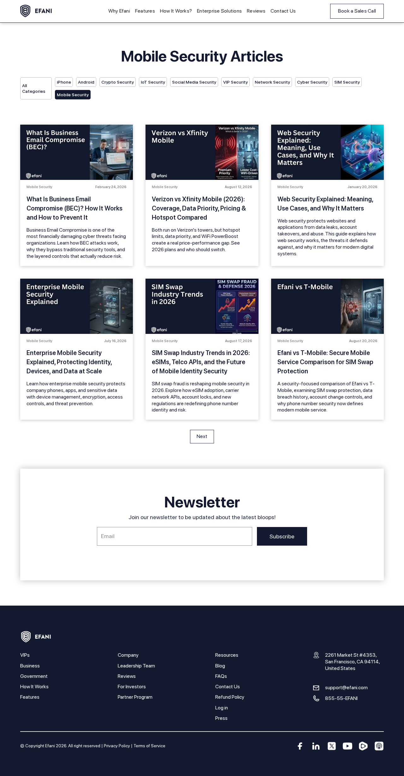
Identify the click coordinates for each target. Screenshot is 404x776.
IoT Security (153, 82)
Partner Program (135, 697)
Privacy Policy (117, 745)
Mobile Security (73, 94)
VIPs (25, 655)
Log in (221, 708)
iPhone (64, 82)
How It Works (34, 687)
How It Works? (176, 11)
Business (30, 666)
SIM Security (347, 82)
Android (86, 82)
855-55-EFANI (341, 698)
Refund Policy (229, 697)
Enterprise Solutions (219, 11)
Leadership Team (136, 666)
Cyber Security (312, 82)
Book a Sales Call (357, 11)
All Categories (33, 88)
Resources (226, 655)
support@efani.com (346, 687)
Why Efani (119, 11)
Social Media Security (194, 82)
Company (128, 655)
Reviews (256, 11)
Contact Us (283, 11)
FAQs (221, 676)
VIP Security (235, 82)
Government (34, 676)
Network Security (272, 82)
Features (145, 11)
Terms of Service (149, 745)
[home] (36, 11)
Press (221, 718)
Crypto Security (117, 82)
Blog (220, 666)
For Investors (132, 687)
